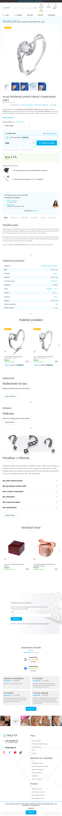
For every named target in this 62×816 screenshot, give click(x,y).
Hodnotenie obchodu (31, 647)
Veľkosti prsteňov (37, 789)
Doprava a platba (36, 773)
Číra (56, 289)
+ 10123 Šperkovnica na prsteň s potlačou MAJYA (30, 170)
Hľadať (36, 8)
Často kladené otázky (38, 798)
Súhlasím (31, 812)
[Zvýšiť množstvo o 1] (33, 143)
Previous (3, 345)
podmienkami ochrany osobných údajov (38, 623)
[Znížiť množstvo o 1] (26, 143)
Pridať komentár (9, 422)
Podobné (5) (24, 217)
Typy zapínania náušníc (38, 795)
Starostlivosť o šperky (38, 792)
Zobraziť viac (31, 709)
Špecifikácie (14, 217)
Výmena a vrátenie (37, 779)
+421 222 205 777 (12, 200)
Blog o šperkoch (36, 747)
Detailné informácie (8, 117)
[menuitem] (6, 15)
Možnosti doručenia (51, 133)
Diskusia (43, 217)
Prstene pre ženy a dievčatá (49, 266)
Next (59, 345)
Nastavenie (31, 808)
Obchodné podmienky (38, 769)
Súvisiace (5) (52, 217)
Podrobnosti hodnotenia (26, 105)
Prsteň (55, 273)
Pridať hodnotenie (10, 396)
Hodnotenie (34, 217)
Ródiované (54, 281)
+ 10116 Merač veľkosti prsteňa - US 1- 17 (28, 179)
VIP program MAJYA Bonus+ (40, 744)
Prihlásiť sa (16, 619)
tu (38, 805)
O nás (33, 750)
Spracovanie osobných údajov (40, 766)
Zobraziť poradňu (10, 515)
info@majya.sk (11, 205)
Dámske (54, 293)
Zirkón (55, 297)
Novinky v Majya (36, 741)
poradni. (36, 211)
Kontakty (34, 753)
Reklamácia (35, 776)
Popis (5, 217)
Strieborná (49, 289)
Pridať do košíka (48, 143)
